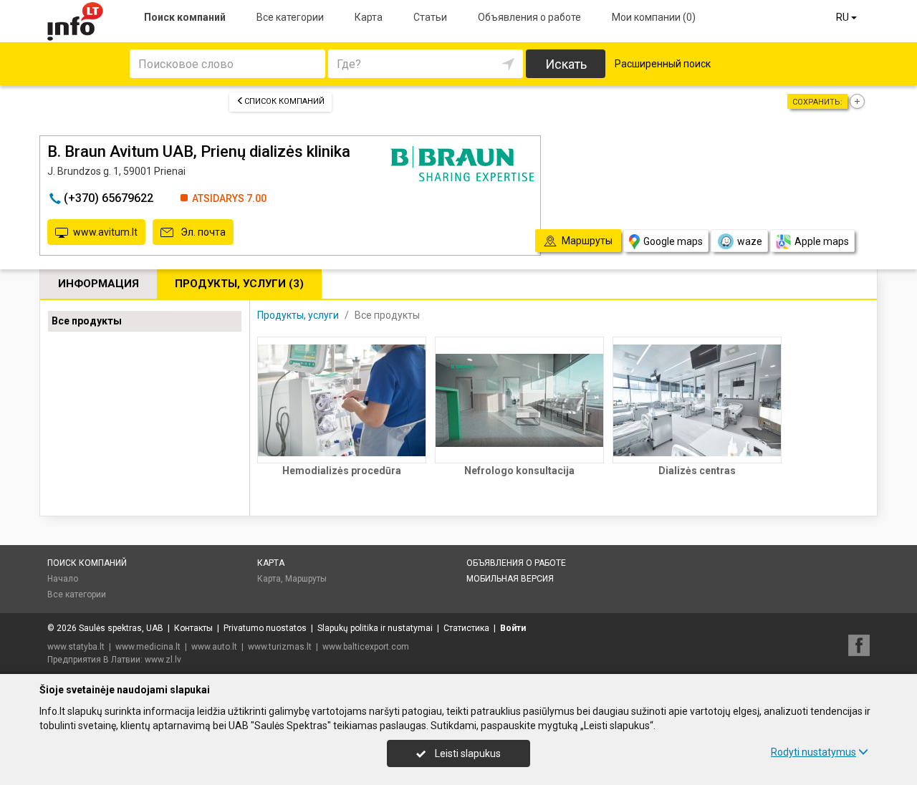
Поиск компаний (185, 17)
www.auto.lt (214, 647)
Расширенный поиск (663, 63)
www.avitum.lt (105, 232)
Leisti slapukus (467, 753)
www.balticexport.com (365, 647)
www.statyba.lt (76, 647)
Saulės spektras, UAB (121, 628)
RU (843, 17)
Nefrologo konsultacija (519, 470)
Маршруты (306, 579)
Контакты (193, 628)
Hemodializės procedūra (341, 470)
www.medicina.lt (148, 647)
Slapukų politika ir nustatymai (375, 628)
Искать (566, 64)
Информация (98, 283)
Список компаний (284, 101)
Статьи (430, 17)
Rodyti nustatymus (813, 752)
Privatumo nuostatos (265, 628)
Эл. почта (202, 232)
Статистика (466, 628)
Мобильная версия (510, 579)
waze (749, 241)
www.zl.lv (163, 660)
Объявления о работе (529, 17)
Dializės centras (697, 470)
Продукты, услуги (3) (239, 283)
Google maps (673, 241)
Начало (62, 579)
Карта (369, 17)
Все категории (290, 17)
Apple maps (821, 241)
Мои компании (654, 17)
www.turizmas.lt (280, 647)
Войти (513, 628)
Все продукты (87, 321)
